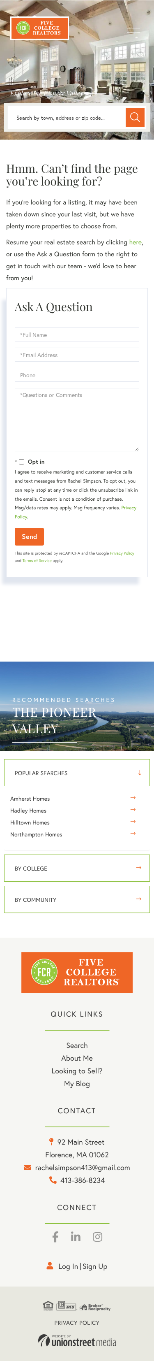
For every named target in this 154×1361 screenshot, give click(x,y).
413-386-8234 (82, 1180)
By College (31, 868)
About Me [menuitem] (77, 1058)
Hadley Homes (28, 810)
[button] (135, 117)
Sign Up (95, 1266)
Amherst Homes (30, 798)
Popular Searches (41, 773)
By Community (35, 899)
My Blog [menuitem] (77, 1083)
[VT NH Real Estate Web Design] (77, 1340)
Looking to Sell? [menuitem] (76, 1070)
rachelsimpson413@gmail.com (82, 1167)
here (135, 242)
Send (29, 536)
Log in (68, 1266)
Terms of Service (37, 560)
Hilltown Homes (30, 822)
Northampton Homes (36, 834)
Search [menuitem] (76, 1045)
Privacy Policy (122, 553)
